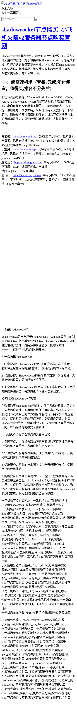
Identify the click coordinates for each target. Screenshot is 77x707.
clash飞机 (36, 3)
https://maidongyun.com (28, 162)
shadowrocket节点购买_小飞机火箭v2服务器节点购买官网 (37, 37)
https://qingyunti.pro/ (25, 136)
